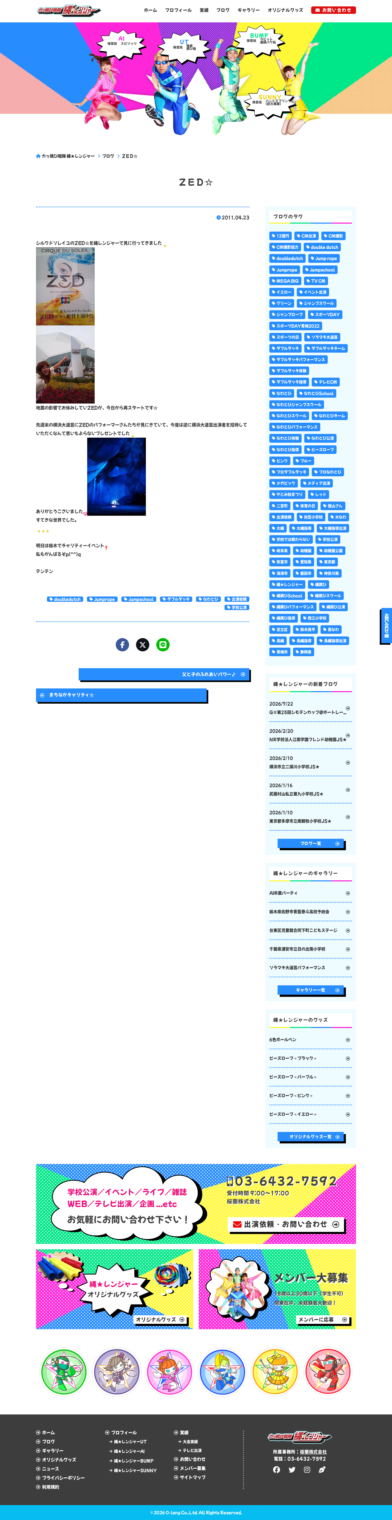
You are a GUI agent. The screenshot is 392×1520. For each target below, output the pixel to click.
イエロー (284, 292)
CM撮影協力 (287, 247)
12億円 (283, 236)
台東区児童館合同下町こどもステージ (303, 930)
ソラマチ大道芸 (324, 337)
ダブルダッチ (178, 599)
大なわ (340, 517)
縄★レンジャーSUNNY (135, 1470)
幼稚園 (305, 551)
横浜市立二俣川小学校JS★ (294, 762)
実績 (204, 10)
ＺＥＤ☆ (130, 156)
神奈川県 (331, 573)
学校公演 (239, 607)
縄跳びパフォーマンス (295, 607)
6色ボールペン (282, 1040)
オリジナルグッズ (285, 10)
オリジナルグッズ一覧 (311, 1137)
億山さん (335, 506)
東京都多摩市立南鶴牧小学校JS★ (300, 817)
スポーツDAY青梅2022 (298, 326)
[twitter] (293, 1469)
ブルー (305, 461)
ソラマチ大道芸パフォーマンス (297, 968)
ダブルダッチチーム (328, 348)
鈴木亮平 (307, 629)
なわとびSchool (319, 393)
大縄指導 (304, 528)
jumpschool (141, 599)
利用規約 (50, 1487)
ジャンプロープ (290, 314)
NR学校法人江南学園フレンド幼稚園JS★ (308, 735)
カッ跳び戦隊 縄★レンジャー (68, 156)
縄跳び (320, 584)
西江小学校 (317, 618)
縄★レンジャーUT (130, 1442)
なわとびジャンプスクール (299, 404)
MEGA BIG (288, 281)
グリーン (284, 303)
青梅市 (282, 652)
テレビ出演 (192, 1450)
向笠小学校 (313, 517)
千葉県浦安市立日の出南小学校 (297, 949)
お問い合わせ (337, 10)
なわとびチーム (332, 416)
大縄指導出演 (335, 528)
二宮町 (282, 506)
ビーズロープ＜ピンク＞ (291, 1096)
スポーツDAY (327, 314)
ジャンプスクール (319, 303)
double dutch (324, 247)
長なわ (333, 629)
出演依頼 (239, 599)
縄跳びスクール (328, 596)
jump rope (326, 258)
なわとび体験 (288, 438)
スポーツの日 (288, 337)
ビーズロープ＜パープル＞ (293, 1077)
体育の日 (307, 506)
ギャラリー (249, 10)
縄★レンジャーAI (129, 1451)
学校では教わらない (293, 539)
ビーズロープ (322, 449)
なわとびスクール (291, 416)
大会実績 (190, 1442)
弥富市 (282, 562)
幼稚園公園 (333, 551)
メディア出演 (319, 483)
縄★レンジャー (290, 584)
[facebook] (277, 1469)
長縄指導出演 (335, 641)
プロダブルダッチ (291, 472)
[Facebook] (122, 644)
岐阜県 (282, 551)
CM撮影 (336, 236)
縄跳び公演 (335, 607)
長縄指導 (304, 641)
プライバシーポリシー (63, 1478)
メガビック (286, 483)
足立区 (282, 629)
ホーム (150, 10)
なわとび (210, 599)
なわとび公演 (322, 438)
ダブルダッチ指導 (291, 382)
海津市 (282, 573)
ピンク (282, 461)
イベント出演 (315, 292)
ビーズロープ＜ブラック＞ (293, 1058)
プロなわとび (330, 472)
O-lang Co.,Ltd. (182, 1512)
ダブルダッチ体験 (291, 371)
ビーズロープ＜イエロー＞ (293, 1114)
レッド (320, 494)
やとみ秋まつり (290, 494)
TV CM (318, 281)
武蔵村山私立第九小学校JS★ (296, 789)
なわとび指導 (288, 449)
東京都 (329, 562)
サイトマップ (193, 1477)
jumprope (104, 599)
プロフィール (178, 10)
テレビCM (328, 382)
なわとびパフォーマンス (297, 427)
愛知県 (305, 562)
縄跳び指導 (286, 618)
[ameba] (323, 1469)
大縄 (280, 528)
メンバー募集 (193, 1468)
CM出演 (309, 236)
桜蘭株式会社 (313, 1452)
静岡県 (305, 652)
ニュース (50, 1469)
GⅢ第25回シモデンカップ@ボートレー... (307, 708)
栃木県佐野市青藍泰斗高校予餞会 (299, 912)
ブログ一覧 (310, 843)
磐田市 (305, 573)
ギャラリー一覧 (310, 990)
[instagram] (308, 1469)
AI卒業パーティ (283, 893)
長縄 (280, 641)
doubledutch (67, 599)
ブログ (223, 10)
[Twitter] (142, 644)
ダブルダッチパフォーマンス (301, 359)
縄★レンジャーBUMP (134, 1461)
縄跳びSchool (289, 596)
